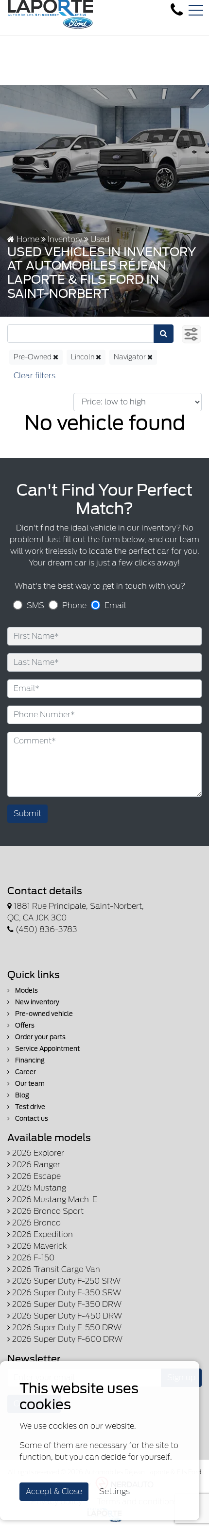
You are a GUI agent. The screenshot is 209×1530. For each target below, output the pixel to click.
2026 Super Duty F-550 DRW (66, 1327)
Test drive (29, 1107)
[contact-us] (177, 10)
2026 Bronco (35, 1222)
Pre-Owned (33, 357)
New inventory (36, 1002)
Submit (27, 813)
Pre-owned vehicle (43, 1013)
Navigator (130, 357)
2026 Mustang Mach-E (53, 1199)
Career (25, 1072)
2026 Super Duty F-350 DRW (66, 1304)
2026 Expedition (41, 1234)
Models (26, 990)
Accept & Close (54, 1491)
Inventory (65, 239)
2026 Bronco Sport (47, 1211)
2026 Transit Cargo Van (55, 1269)
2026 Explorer (37, 1153)
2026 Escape (35, 1176)
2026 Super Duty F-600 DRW (66, 1339)
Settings (114, 1491)
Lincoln (83, 357)
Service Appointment (47, 1048)
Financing (29, 1060)
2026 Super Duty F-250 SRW (65, 1281)
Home (27, 239)
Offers (24, 1025)
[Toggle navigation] (196, 10)
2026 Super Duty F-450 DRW (66, 1316)
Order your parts (40, 1037)
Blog (21, 1095)
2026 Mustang (38, 1187)
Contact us (31, 1118)
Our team (29, 1083)
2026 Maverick (38, 1246)
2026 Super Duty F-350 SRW (65, 1292)
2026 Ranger (35, 1164)
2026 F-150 (32, 1257)
